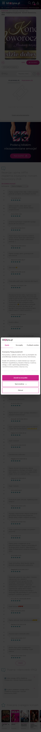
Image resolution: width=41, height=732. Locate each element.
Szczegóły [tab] (19, 345)
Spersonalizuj (19, 384)
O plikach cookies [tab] (33, 345)
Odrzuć (20, 390)
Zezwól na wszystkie (20, 378)
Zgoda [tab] (7, 345)
